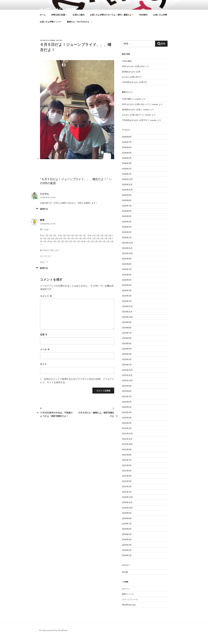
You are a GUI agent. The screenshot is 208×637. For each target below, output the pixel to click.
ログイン (126, 589)
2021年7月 (127, 460)
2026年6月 (127, 147)
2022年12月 (127, 370)
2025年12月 (127, 179)
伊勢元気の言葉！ (59, 15)
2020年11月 (127, 502)
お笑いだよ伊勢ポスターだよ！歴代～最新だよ (111, 15)
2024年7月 (127, 269)
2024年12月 (127, 243)
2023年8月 (127, 328)
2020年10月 (127, 508)
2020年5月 (127, 534)
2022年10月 (127, 380)
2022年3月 (127, 417)
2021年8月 (127, 455)
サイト (43, 364)
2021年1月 (127, 492)
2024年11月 (127, 248)
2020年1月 (127, 555)
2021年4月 (127, 476)
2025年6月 (127, 211)
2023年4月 (127, 349)
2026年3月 (127, 163)
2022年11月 (127, 375)
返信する (44, 209)
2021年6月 (127, 465)
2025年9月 (127, 195)
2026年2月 (127, 169)
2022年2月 (127, 423)
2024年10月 (127, 253)
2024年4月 (127, 285)
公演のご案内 (78, 15)
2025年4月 (127, 222)
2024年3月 (127, 290)
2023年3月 (127, 354)
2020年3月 (127, 545)
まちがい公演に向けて (132, 77)
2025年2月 (127, 232)
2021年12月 (127, 433)
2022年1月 (127, 428)
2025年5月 (127, 216)
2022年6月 (127, 402)
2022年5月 (127, 407)
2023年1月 (127, 364)
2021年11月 (127, 439)
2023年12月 (127, 306)
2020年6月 (127, 529)
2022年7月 (127, 396)
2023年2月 (127, 359)
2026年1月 (127, 174)
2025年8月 (127, 200)
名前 (43, 334)
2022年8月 (127, 391)
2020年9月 (127, 513)
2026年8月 (127, 137)
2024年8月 (127, 264)
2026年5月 (127, 153)
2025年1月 (127, 237)
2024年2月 (127, 296)
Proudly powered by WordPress (53, 630)
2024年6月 (127, 275)
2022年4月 (127, 412)
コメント (46, 296)
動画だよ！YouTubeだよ (78, 22)
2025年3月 (127, 227)
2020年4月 (127, 539)
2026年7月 (127, 142)
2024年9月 (127, 258)
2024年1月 (127, 301)
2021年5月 (127, 470)
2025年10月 (127, 190)
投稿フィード (128, 594)
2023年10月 (127, 317)
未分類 (125, 572)
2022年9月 (127, 386)
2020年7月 (127, 523)
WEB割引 (143, 15)
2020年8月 (127, 518)
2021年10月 (127, 444)
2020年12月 (127, 497)
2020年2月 (127, 550)
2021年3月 (127, 481)
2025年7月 (127, 206)
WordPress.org (128, 605)
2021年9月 (127, 449)
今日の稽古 (127, 61)
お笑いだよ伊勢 (160, 15)
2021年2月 (127, 486)
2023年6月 (127, 338)
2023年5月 (127, 343)
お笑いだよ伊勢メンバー (51, 22)
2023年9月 (127, 322)
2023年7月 (127, 333)
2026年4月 (127, 158)
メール (45, 349)
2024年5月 (127, 280)
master (59, 40)
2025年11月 (127, 184)
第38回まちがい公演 (131, 72)
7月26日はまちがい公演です (134, 82)
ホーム (43, 15)
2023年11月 (127, 311)
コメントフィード (130, 599)
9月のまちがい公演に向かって (135, 66)
